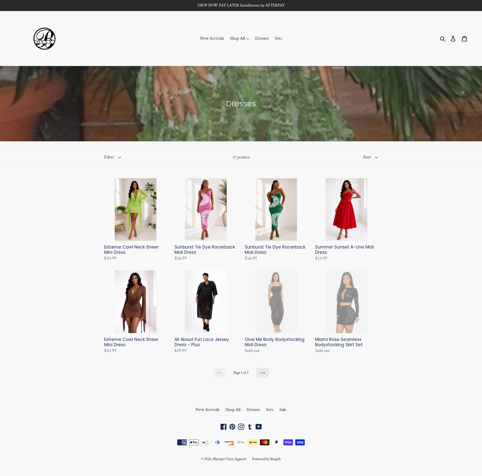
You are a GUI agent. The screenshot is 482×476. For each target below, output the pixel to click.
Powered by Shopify (266, 459)
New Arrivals (212, 38)
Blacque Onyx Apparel (229, 459)
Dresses (262, 38)
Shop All (238, 38)
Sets (278, 38)
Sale (282, 409)
